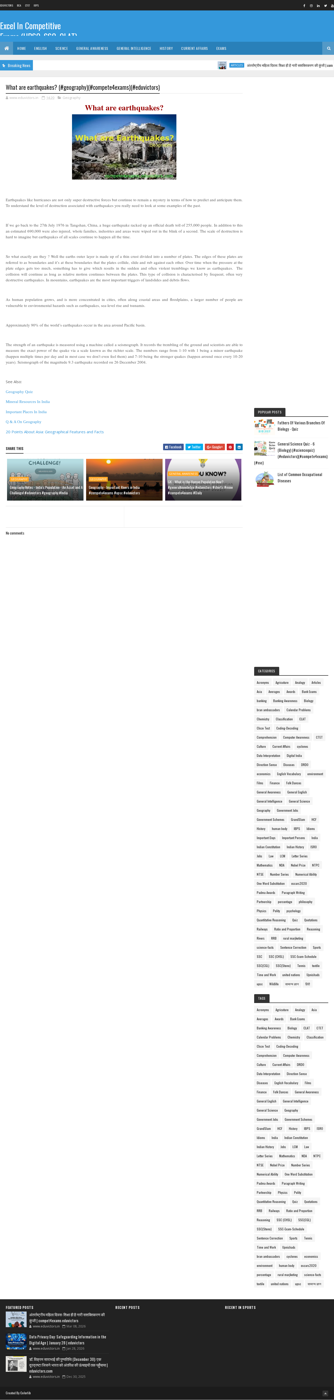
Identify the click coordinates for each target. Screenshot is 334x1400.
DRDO (304, 764)
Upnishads (313, 974)
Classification (284, 719)
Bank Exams (309, 691)
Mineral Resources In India (28, 402)
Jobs (259, 856)
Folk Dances (293, 783)
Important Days (266, 837)
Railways (262, 929)
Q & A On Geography (23, 422)
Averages (274, 691)
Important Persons (293, 837)
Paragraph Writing (293, 892)
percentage (285, 901)
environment (315, 774)
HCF (314, 819)
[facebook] (304, 5)
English (40, 48)
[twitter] (325, 5)
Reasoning (313, 929)
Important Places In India (26, 412)
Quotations (311, 920)
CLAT (302, 719)
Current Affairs (194, 48)
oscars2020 (299, 883)
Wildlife (274, 984)
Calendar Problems (299, 710)
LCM (282, 856)
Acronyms (263, 682)
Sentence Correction (293, 947)
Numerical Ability (306, 874)
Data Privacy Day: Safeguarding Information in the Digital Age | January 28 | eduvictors (67, 1339)
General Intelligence (134, 48)
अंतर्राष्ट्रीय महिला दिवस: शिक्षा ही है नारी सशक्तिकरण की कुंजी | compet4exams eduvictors (67, 1317)
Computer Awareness (296, 737)
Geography (72, 97)
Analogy (300, 682)
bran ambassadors (268, 710)
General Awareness (92, 48)
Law (271, 856)
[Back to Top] (325, 1393)
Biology (308, 700)
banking (262, 700)
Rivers (261, 938)
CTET (27, 5)
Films (260, 783)
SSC (259, 956)
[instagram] (311, 5)
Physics (261, 911)
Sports (317, 947)
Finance (275, 783)
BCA (19, 5)
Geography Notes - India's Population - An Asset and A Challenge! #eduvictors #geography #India (46, 489)
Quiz (295, 920)
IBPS (36, 5)
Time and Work (266, 974)
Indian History (295, 847)
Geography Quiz (19, 392)
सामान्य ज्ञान (292, 984)
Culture (261, 746)
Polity (276, 911)
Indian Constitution (268, 847)
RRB (274, 938)
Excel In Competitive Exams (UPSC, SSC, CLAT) (38, 31)
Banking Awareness (285, 700)
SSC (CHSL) (276, 956)
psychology (294, 911)
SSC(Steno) (283, 965)
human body (279, 828)
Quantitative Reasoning (271, 920)
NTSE (260, 874)
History (166, 48)
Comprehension (267, 737)
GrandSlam (298, 819)
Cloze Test (263, 728)
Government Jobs (287, 810)
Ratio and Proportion (287, 929)
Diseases (289, 764)
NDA (281, 865)
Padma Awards (266, 892)
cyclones (302, 746)
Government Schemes (270, 819)
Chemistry (263, 719)
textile (316, 965)
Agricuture (282, 682)
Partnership (264, 901)
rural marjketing (293, 938)
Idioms (311, 828)
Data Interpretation (268, 755)
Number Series (279, 874)
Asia (259, 691)
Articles (219, 65)
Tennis (301, 965)
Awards (291, 691)
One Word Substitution (271, 883)
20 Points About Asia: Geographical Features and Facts (55, 431)
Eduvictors (6, 5)
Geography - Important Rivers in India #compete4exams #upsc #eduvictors (114, 489)
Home (21, 48)
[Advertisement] (291, 162)
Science (61, 48)
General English (297, 792)
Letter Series (300, 856)
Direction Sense (267, 764)
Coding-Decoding (287, 728)
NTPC (315, 865)
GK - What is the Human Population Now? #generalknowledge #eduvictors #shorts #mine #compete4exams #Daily (200, 487)
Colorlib (25, 1393)
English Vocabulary (289, 774)
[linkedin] (318, 5)
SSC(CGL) (263, 965)
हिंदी (307, 984)
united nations (291, 974)
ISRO (314, 847)
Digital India (294, 755)
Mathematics (265, 865)
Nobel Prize (298, 865)
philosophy (305, 901)
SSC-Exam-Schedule (303, 956)
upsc (260, 984)
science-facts (265, 947)
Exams (221, 48)
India (315, 837)
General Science (299, 801)
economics (264, 774)
